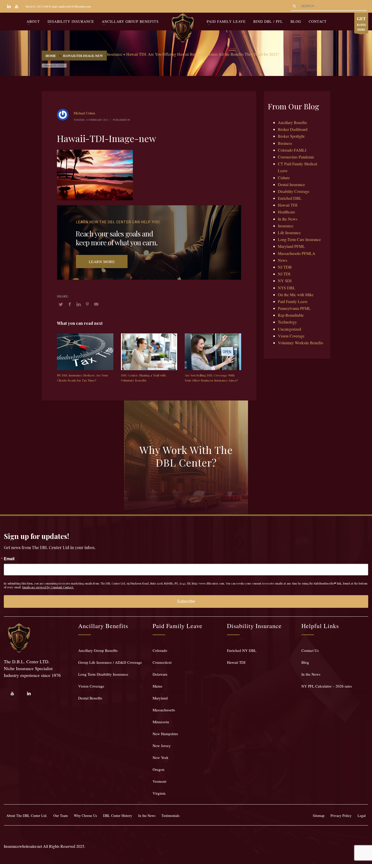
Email (9, 559)
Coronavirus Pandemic (296, 156)
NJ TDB (285, 267)
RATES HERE (361, 23)
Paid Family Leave (292, 301)
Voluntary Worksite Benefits (300, 342)
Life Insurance (289, 232)
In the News (287, 219)
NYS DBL (286, 287)
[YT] (16, 6)
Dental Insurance (291, 184)
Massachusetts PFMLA (296, 253)
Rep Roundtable (291, 315)
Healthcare (286, 211)
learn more (102, 261)
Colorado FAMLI (292, 150)
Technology (287, 322)
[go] (294, 6)
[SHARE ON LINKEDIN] (78, 304)
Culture (284, 177)
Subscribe (186, 601)
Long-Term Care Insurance (299, 239)
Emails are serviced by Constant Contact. (48, 587)
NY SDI (285, 280)
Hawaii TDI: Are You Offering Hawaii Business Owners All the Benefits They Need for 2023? (202, 54)
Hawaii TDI (287, 205)
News (282, 260)
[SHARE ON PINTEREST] (87, 304)
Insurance (114, 54)
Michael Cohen (84, 113)
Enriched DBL (290, 198)
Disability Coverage (293, 191)
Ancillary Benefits (292, 122)
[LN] (9, 6)
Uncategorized (289, 329)
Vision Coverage (291, 335)
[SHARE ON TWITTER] (61, 304)
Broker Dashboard (292, 129)
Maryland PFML (291, 246)
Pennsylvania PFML (294, 308)
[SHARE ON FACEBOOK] (69, 304)
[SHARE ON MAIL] (96, 304)
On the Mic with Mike (296, 294)
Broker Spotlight (291, 136)
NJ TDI (284, 273)
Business (285, 143)
